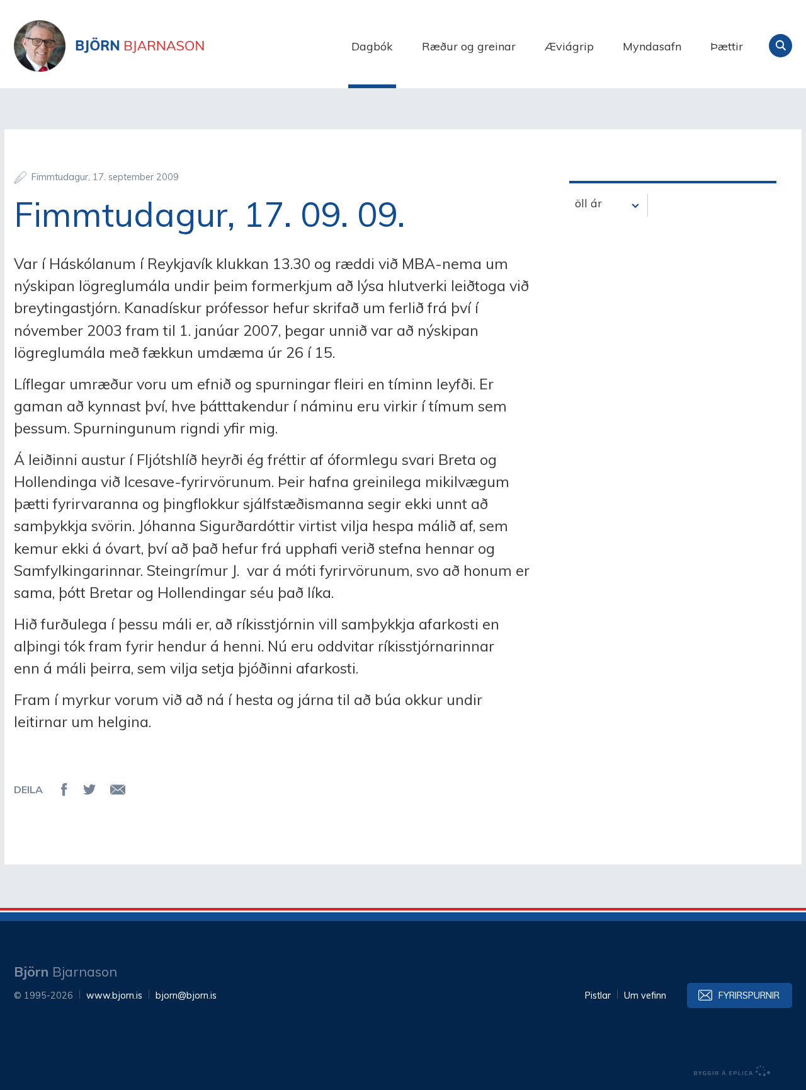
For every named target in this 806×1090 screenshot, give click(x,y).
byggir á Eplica (732, 1071)
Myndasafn (652, 46)
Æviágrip (569, 46)
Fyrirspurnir (749, 995)
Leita (780, 45)
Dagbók (372, 46)
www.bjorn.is (114, 995)
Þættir (726, 46)
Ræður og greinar (469, 46)
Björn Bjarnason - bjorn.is (140, 46)
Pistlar (598, 995)
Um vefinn (645, 995)
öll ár (588, 203)
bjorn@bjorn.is (186, 995)
